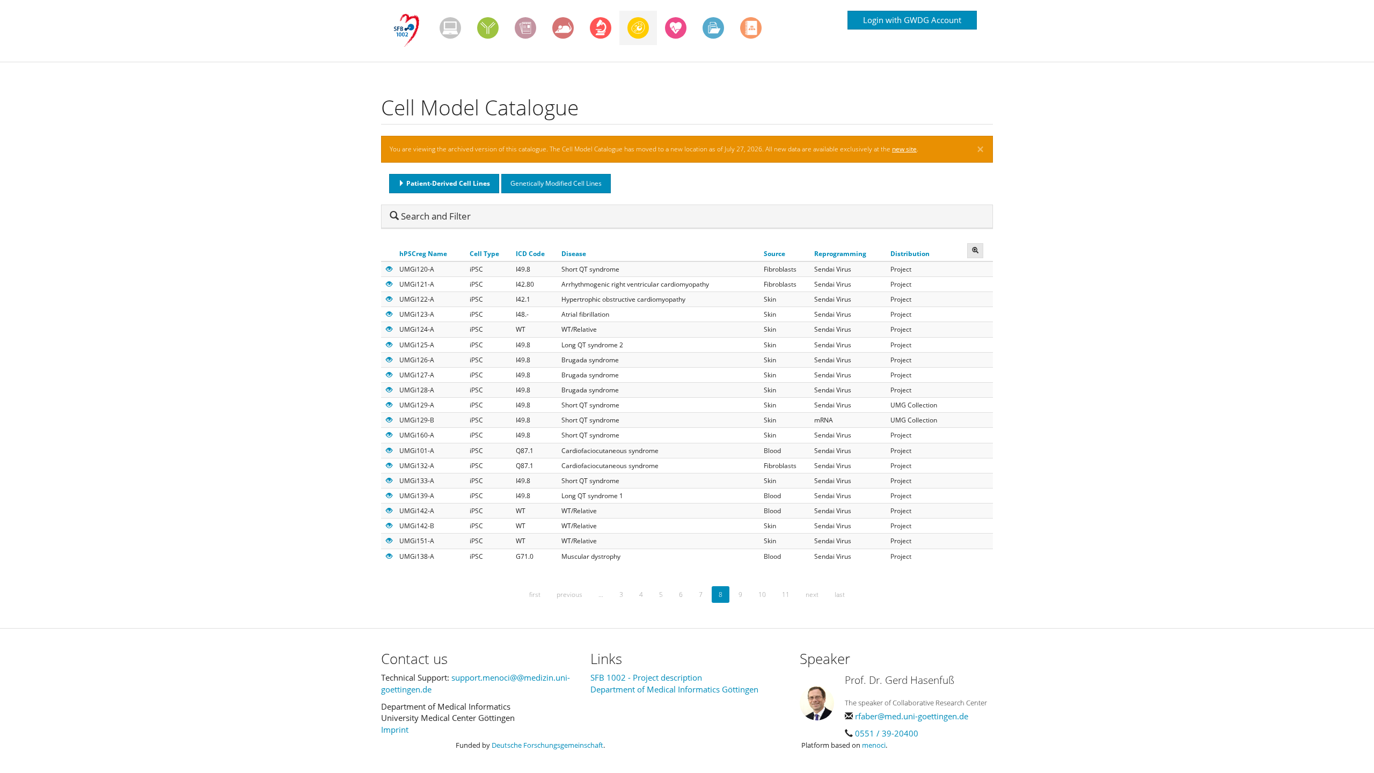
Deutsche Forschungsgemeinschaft (547, 745)
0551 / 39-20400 (886, 733)
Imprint (394, 729)
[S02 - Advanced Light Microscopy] (600, 28)
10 (762, 594)
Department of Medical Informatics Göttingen (674, 689)
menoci (874, 745)
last (840, 594)
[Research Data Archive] (713, 28)
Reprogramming (840, 253)
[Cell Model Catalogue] (638, 28)
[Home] (410, 30)
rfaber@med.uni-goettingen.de (911, 716)
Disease (573, 253)
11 (786, 594)
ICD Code (530, 253)
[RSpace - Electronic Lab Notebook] (751, 28)
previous (569, 594)
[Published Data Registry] (450, 28)
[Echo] (676, 28)
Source (774, 253)
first (534, 594)
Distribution (910, 253)
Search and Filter (430, 216)
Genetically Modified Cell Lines (556, 183)
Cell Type (484, 253)
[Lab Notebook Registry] (525, 28)
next (812, 594)
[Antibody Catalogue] (488, 28)
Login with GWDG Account (912, 19)
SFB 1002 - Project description (646, 677)
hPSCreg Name (423, 253)
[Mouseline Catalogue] (563, 28)
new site (904, 149)
